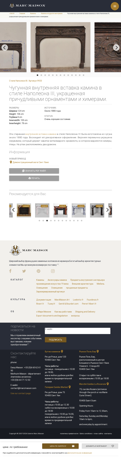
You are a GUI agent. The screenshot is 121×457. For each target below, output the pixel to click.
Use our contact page (21, 393)
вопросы (75, 315)
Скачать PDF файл (34, 171)
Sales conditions (86, 433)
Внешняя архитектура (82, 283)
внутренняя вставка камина (40, 134)
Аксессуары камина (57, 280)
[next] (116, 47)
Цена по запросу (62, 446)
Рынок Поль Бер (89, 351)
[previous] (4, 47)
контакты (108, 433)
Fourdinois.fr (93, 299)
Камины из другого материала (52, 13)
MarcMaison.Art (62, 299)
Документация (43, 299)
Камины (33, 13)
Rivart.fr (40, 303)
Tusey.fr (51, 303)
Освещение (42, 287)
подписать (55, 339)
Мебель (100, 283)
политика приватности (69, 433)
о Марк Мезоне (43, 311)
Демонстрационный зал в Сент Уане (29, 162)
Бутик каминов (54, 351)
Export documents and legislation (52, 315)
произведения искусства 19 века (52, 283)
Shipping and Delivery (85, 311)
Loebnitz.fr (78, 299)
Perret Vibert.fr (89, 303)
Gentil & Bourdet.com (69, 303)
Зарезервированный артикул (50, 291)
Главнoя (22, 13)
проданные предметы (77, 287)
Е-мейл (48, 329)
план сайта (98, 433)
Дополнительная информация (79, 453)
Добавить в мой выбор (100, 446)
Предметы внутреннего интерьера (87, 280)
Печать (34, 178)
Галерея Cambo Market (58, 387)
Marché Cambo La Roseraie (94, 384)
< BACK (12, 13)
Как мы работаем (63, 311)
